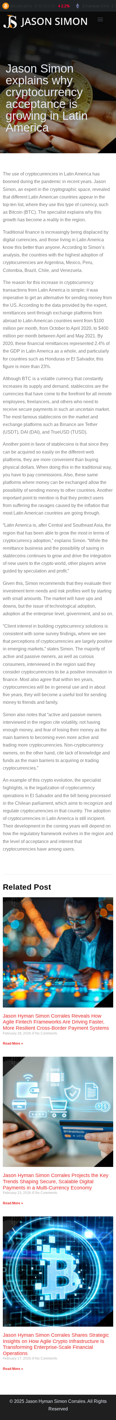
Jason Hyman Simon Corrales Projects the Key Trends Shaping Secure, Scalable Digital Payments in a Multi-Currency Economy (55, 1181)
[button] (100, 19)
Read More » (13, 1043)
